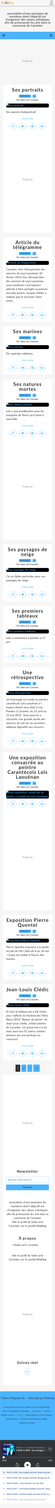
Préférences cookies (27, 1423)
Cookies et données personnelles (34, 1419)
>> (36, 1068)
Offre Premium (12, 1419)
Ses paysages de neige (27, 552)
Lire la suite (27, 119)
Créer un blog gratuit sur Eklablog (15, 1411)
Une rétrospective (27, 675)
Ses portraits (27, 90)
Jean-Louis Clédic (27, 989)
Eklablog (49, 1398)
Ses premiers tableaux (27, 613)
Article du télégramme (27, 245)
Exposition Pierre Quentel (27, 923)
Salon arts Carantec (24, 1407)
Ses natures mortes (27, 387)
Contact (47, 1411)
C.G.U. (20, 1415)
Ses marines (27, 331)
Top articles (36, 1411)
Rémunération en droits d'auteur (39, 1415)
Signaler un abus (8, 1415)
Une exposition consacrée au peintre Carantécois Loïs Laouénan (27, 767)
